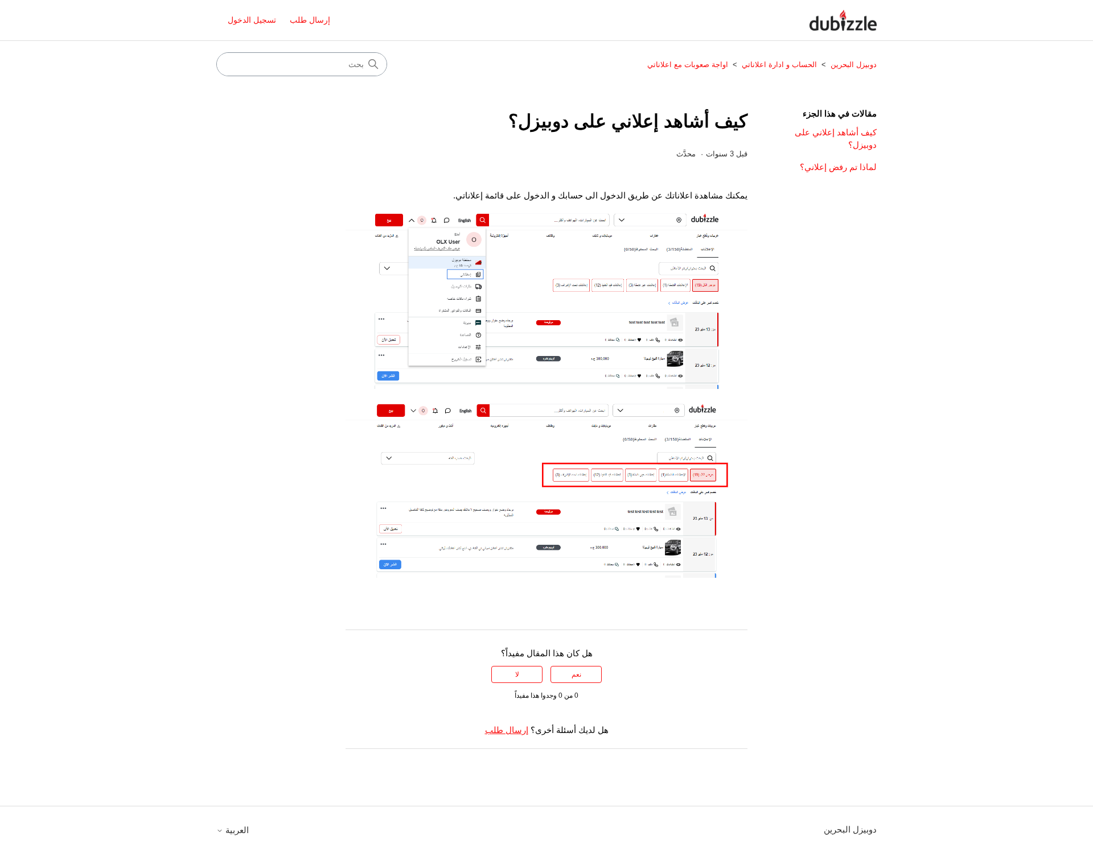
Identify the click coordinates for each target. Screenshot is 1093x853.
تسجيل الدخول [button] (252, 19)
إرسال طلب (310, 19)
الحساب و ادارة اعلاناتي (779, 64)
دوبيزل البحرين (852, 64)
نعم (576, 674)
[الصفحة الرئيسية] (843, 20)
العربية (236, 830)
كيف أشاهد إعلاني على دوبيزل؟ (836, 138)
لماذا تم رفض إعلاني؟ (838, 167)
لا (517, 674)
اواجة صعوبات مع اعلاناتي (687, 64)
